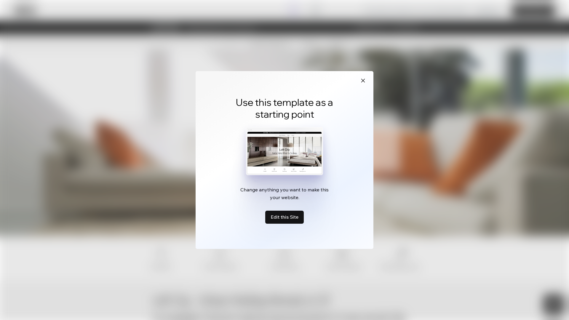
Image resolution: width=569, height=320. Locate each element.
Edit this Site (284, 217)
